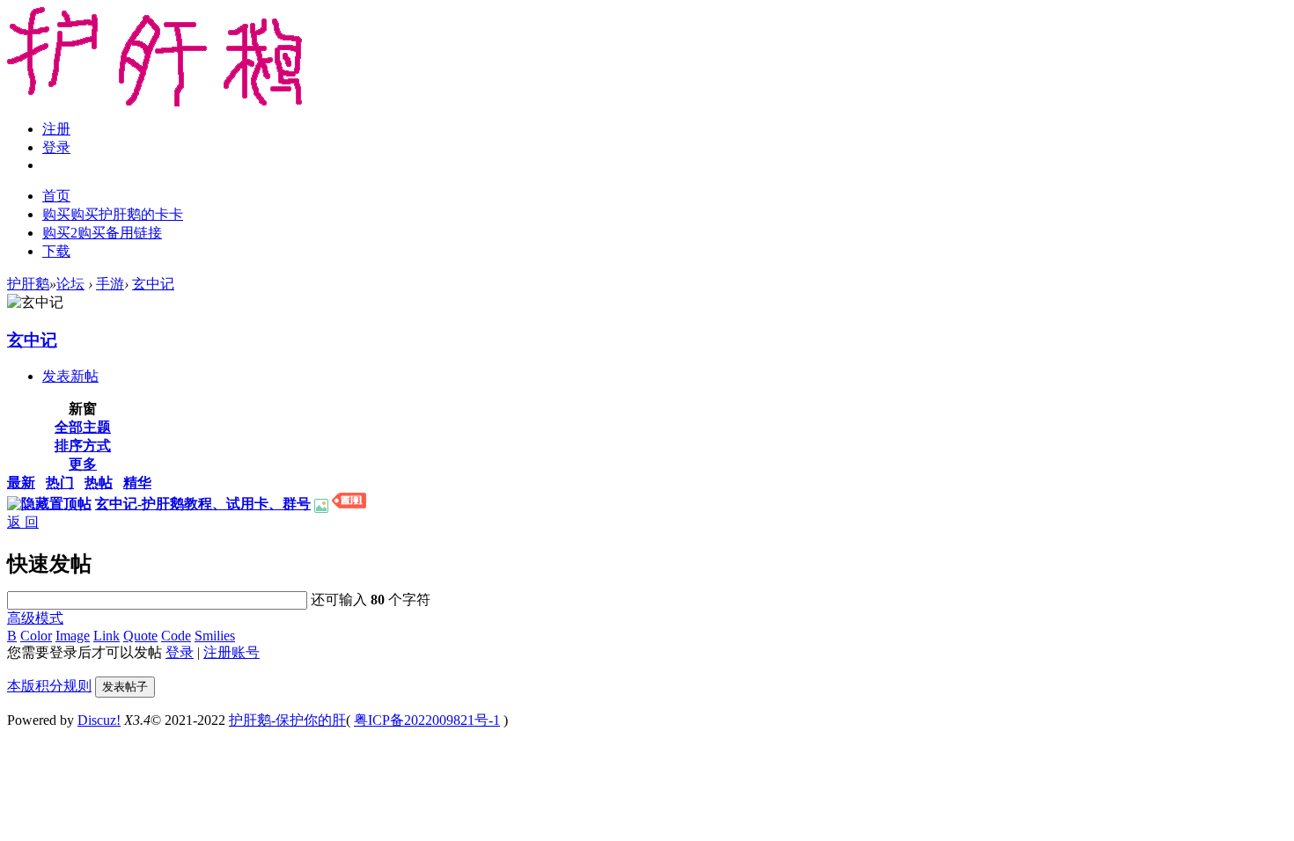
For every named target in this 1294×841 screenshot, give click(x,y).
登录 (56, 147)
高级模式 (35, 618)
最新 (21, 482)
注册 (56, 128)
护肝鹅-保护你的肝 (287, 720)
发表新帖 (70, 376)
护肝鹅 (28, 283)
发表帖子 (125, 686)
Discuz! (99, 720)
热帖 (99, 482)
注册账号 (231, 652)
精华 (137, 482)
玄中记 (153, 283)
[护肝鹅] (154, 101)
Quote (140, 635)
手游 (110, 283)
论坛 (70, 283)
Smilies (215, 635)
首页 (56, 195)
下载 (56, 251)
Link (106, 635)
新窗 (83, 408)
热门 (60, 482)
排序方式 (83, 445)
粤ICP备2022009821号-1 (427, 720)
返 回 (23, 522)
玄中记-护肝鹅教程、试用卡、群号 (203, 503)
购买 (112, 214)
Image (72, 635)
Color (36, 635)
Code (176, 635)
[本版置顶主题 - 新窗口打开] (349, 503)
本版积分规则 (49, 685)
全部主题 (83, 427)
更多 (83, 464)
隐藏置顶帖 (56, 503)
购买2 (102, 232)
